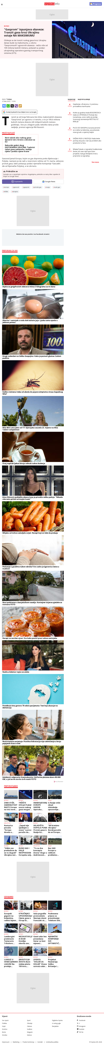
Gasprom (26, 187)
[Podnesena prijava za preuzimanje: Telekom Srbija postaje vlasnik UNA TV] (55, 905)
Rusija (48, 187)
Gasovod (16, 187)
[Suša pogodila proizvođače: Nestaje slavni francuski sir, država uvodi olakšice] (40, 905)
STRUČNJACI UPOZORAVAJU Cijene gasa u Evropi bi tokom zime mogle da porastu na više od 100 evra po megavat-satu (25, 917)
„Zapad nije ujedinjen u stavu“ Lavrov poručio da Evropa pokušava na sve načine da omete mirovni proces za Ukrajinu (25, 828)
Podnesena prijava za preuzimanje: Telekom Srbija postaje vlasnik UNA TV (55, 917)
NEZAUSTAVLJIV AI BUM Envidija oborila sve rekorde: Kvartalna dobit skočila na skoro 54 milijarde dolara (25, 939)
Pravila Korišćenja (28, 1042)
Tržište (6, 191)
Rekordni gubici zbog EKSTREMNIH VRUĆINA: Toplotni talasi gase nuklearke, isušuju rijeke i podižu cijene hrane (20, 148)
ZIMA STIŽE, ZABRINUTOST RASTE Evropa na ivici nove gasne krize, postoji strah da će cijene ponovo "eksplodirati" (10, 806)
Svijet (50, 800)
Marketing (16, 1042)
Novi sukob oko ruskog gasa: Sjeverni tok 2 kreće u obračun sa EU (20, 140)
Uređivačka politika (52, 1042)
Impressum (5, 1042)
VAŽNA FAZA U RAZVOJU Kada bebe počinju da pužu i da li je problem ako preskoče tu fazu (87, 140)
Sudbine (29, 1029)
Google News (50, 181)
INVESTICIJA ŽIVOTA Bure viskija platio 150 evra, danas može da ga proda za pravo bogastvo (25, 962)
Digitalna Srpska (57, 1020)
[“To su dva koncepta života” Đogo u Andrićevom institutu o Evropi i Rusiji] (40, 840)
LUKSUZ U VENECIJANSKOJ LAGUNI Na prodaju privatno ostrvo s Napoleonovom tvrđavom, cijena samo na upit (11, 962)
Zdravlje (29, 1023)
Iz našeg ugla (56, 1023)
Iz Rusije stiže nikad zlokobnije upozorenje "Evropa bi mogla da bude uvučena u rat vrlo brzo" (55, 806)
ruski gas (57, 187)
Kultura (29, 1035)
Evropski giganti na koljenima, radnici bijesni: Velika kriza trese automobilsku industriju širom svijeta (10, 917)
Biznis (6, 26)
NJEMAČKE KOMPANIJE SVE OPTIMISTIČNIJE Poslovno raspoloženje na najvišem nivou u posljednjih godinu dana (55, 939)
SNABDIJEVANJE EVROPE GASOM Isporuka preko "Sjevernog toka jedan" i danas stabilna (40, 806)
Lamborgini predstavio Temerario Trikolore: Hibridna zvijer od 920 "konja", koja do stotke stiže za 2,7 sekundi (10, 939)
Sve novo (95, 162)
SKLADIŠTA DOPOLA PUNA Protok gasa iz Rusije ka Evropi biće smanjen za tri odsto (40, 828)
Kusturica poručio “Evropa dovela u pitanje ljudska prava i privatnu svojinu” (10, 828)
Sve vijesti (5, 1020)
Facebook (82, 1020)
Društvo (7, 823)
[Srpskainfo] (52, 4)
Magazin (30, 1032)
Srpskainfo (18, 181)
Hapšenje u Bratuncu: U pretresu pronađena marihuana (85, 105)
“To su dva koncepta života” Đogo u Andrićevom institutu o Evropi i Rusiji (40, 851)
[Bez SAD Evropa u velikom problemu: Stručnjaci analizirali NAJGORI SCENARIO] (55, 840)
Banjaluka (55, 1026)
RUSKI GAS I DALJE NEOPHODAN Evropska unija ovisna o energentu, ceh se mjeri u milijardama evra (25, 851)
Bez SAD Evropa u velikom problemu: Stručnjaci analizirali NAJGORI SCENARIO (52, 851)
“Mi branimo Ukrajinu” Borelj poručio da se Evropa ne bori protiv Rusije (54, 828)
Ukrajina (15, 191)
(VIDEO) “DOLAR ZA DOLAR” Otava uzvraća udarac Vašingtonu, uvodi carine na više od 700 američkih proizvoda (40, 962)
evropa (6, 187)
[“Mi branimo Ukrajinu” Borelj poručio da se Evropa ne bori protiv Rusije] (55, 817)
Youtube (81, 1029)
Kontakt (40, 1042)
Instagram (82, 1026)
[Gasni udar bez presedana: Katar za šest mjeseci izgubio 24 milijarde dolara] (40, 928)
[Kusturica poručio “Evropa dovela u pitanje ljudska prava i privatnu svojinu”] (11, 817)
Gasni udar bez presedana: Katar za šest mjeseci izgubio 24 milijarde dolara (40, 939)
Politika (4, 1023)
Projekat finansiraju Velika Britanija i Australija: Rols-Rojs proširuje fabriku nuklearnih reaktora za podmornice (53, 962)
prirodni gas (37, 187)
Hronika (4, 1035)
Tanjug (9, 99)
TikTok (81, 1032)
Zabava (29, 1026)
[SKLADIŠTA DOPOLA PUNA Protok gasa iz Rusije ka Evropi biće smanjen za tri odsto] (40, 817)
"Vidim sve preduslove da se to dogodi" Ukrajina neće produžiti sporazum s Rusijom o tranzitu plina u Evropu (10, 851)
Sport (29, 1020)
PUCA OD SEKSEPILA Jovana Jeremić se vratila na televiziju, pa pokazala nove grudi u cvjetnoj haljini (86, 130)
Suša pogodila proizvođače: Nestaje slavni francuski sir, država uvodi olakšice (39, 917)
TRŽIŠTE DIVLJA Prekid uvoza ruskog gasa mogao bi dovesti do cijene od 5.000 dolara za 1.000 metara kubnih (25, 806)
